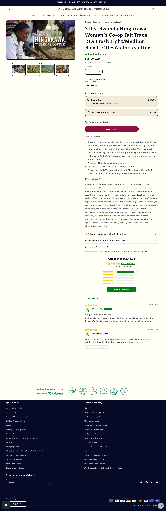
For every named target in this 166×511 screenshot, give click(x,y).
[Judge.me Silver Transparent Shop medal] (93, 391)
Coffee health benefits (94, 438)
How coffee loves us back (95, 447)
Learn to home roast (93, 451)
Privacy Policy (12, 434)
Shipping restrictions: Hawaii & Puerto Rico (26, 451)
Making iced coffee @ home (96, 455)
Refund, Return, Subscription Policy (22, 438)
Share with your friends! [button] (98, 247)
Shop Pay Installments (16, 455)
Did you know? (90, 442)
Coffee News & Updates (94, 412)
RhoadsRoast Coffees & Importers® (148, 505)
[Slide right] (72, 69)
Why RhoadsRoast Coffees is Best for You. (103, 468)
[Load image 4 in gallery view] (62, 69)
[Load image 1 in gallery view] (18, 69)
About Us (88, 408)
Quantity (88, 67)
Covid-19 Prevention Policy (18, 417)
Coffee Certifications (93, 434)
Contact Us (11, 412)
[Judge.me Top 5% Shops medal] (114, 391)
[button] (8, 8)
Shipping (88, 62)
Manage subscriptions (16, 430)
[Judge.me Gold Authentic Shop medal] (83, 391)
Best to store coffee (93, 417)
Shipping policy (13, 447)
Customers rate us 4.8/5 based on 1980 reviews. (123, 251)
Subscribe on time (14, 459)
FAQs (8, 425)
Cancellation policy (14, 408)
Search (9, 442)
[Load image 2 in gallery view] (33, 69)
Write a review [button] (121, 289)
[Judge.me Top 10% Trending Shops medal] (124, 391)
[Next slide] (163, 2)
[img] (91, 305)
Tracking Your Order (15, 468)
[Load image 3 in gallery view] (48, 69)
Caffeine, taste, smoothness (96, 425)
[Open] (6, 505)
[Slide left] (8, 69)
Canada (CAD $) (15, 504)
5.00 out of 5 (128, 264)
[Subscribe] (47, 482)
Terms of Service (13, 464)
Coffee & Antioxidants (94, 430)
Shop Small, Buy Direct (94, 464)
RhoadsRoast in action (94, 459)
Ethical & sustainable (15, 421)
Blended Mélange (91, 421)
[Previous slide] (2, 3)
